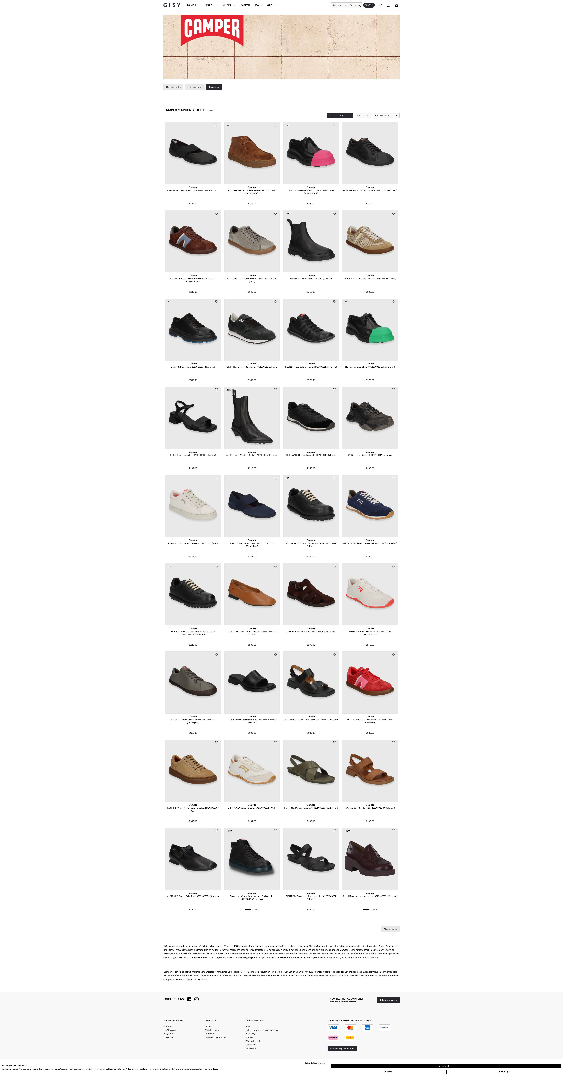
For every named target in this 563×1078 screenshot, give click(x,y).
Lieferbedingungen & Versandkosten (262, 1030)
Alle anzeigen (390, 928)
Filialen (208, 1026)
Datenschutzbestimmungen (315, 1063)
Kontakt (249, 1037)
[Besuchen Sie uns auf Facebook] (187, 999)
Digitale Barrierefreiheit (216, 1037)
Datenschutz (251, 1044)
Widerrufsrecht (253, 1041)
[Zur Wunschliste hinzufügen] (216, 125)
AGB (248, 1026)
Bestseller (214, 86)
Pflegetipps (168, 1037)
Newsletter (210, 1033)
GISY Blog (167, 1026)
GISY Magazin (169, 1030)
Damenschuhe (173, 86)
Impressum (251, 1048)
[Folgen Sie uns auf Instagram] (195, 999)
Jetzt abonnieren (388, 1000)
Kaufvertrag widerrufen (342, 1048)
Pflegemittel (168, 1033)
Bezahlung (250, 1033)
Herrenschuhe (195, 86)
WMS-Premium (212, 1030)
